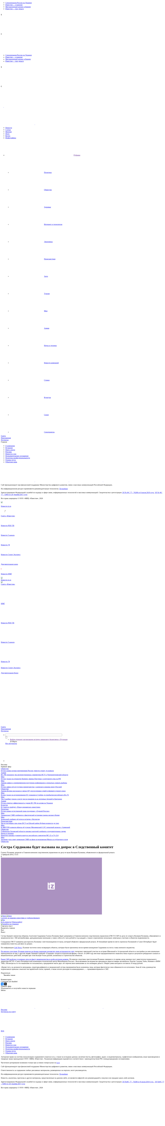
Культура (47, 397)
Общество (48, 190)
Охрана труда (10, 460)
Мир (45, 311)
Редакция (9, 448)
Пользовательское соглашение (17, 456)
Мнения (8, 132)
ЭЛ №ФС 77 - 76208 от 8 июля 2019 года (138, 1082)
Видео (7, 136)
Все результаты (11, 743)
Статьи (8, 130)
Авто (46, 276)
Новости (8, 128)
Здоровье (47, 207)
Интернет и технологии (53, 224)
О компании (10, 446)
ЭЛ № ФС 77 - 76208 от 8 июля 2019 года (138, 492)
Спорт (46, 415)
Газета (3, 436)
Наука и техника (50, 345)
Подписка (5, 440)
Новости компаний (51, 363)
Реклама (8, 452)
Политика (48, 172)
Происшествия (49, 259)
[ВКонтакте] (2, 984)
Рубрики (77, 155)
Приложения (6, 438)
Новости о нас (10, 454)
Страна (47, 380)
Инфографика (10, 138)
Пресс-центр (10, 450)
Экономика (48, 242)
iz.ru (58, 1063)
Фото (7, 134)
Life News (18, 948)
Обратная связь (11, 462)
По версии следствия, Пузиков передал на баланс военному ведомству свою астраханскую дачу (37, 951)
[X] (5, 984)
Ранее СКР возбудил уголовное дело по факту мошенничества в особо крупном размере (34, 959)
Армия (46, 328)
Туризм (47, 294)
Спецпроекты (49, 432)
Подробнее (63, 489)
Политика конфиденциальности (17, 458)
